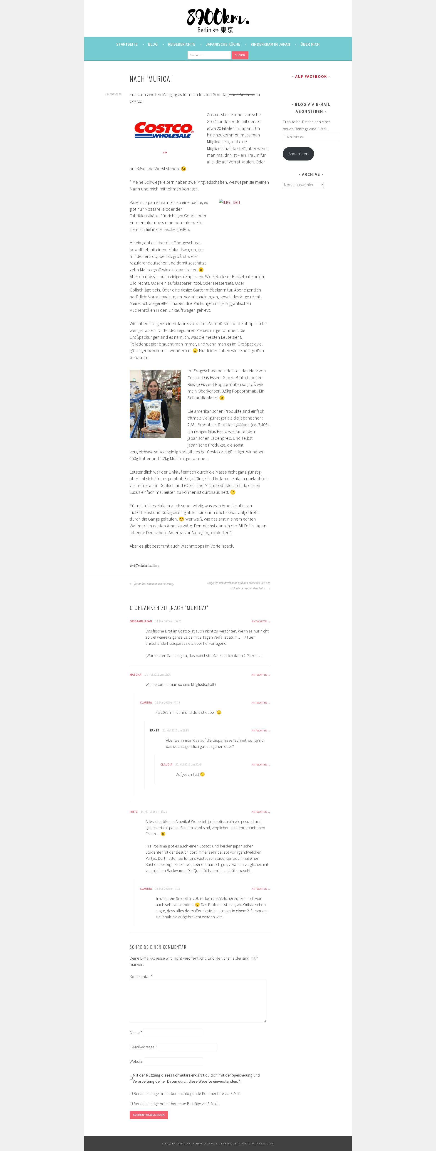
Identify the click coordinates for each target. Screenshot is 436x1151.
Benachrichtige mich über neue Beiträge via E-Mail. (176, 1103)
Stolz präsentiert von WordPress (189, 1143)
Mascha (135, 674)
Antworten (259, 621)
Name (136, 1032)
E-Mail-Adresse (143, 1047)
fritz (134, 812)
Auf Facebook (311, 76)
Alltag (155, 565)
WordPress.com (260, 1143)
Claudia (146, 702)
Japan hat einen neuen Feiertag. (154, 583)
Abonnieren (298, 153)
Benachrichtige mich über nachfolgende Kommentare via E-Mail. (187, 1093)
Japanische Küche (223, 44)
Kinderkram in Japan (270, 44)
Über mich (310, 44)
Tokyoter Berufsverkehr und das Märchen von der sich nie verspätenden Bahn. (238, 585)
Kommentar (141, 976)
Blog (153, 44)
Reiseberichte (181, 44)
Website (136, 1061)
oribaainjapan (141, 621)
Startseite (127, 44)
